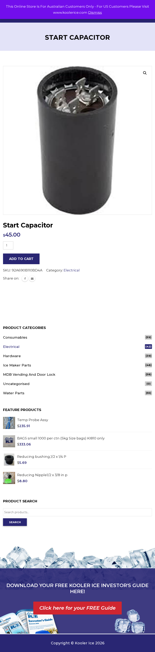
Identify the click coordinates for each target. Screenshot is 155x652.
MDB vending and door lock (29, 374)
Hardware (12, 356)
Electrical (72, 270)
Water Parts (13, 393)
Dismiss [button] (95, 12)
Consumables (15, 337)
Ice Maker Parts (17, 365)
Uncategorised (16, 384)
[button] (145, 73)
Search (15, 522)
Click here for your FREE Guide (77, 608)
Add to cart (21, 259)
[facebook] (25, 278)
